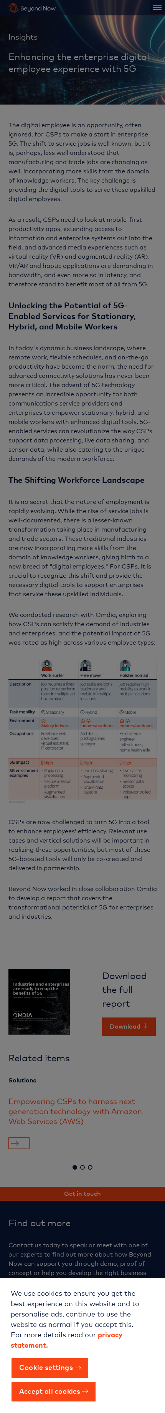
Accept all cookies (49, 1390)
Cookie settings (46, 1366)
